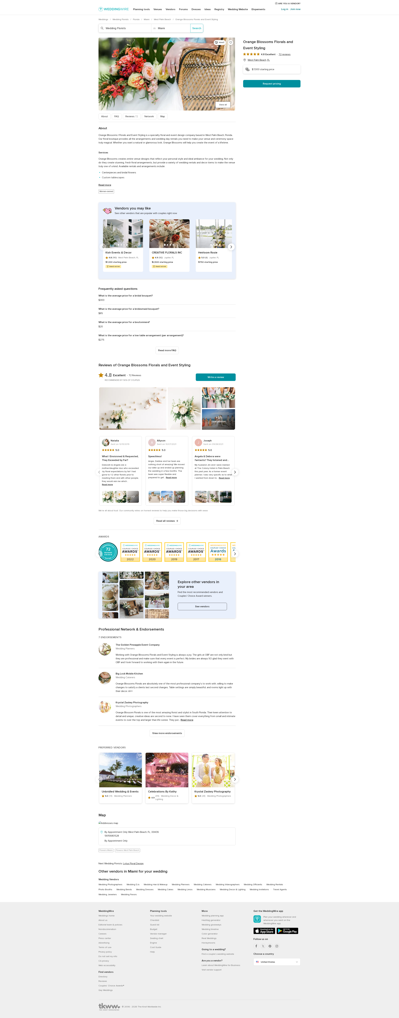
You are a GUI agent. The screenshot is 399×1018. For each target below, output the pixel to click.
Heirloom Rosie (207, 252)
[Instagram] (277, 946)
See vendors (202, 606)
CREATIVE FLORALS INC (167, 252)
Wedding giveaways (211, 924)
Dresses (196, 9)
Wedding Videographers (228, 884)
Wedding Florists (121, 19)
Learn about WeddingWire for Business (221, 965)
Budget (153, 929)
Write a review (216, 377)
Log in (284, 9)
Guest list (154, 924)
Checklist (154, 920)
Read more (105, 185)
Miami (147, 19)
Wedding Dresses (145, 889)
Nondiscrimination (107, 929)
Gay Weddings (106, 990)
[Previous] (102, 246)
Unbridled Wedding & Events (120, 791)
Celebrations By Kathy (162, 791)
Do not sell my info (108, 956)
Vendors (170, 9)
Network (149, 116)
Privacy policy (105, 952)
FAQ (116, 116)
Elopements (258, 9)
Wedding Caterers (203, 884)
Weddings (104, 19)
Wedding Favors (129, 894)
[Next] (231, 246)
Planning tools (141, 9)
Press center (105, 938)
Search (196, 28)
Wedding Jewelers (108, 894)
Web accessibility (107, 965)
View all (223, 104)
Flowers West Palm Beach (127, 850)
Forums (183, 9)
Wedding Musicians (206, 889)
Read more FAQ (167, 350)
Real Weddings (209, 938)
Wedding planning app (213, 915)
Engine (153, 942)
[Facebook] (256, 946)
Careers (102, 933)
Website (238, 9)
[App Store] (264, 933)
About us (103, 920)
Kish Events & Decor (119, 252)
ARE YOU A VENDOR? (289, 3)
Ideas (207, 9)
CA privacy (104, 961)
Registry (219, 9)
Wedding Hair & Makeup (156, 884)
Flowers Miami (106, 850)
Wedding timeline (210, 929)
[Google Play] (287, 933)
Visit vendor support (211, 969)
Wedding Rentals (274, 884)
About (104, 116)
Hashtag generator (211, 920)
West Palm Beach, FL (259, 60)
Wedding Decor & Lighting (232, 889)
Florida (136, 19)
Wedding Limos (185, 889)
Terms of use (105, 947)
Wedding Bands (124, 889)
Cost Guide (155, 947)
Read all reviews (165, 520)
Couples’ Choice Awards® (111, 985)
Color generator (210, 933)
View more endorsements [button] (167, 733)
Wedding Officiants (253, 884)
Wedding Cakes (165, 889)
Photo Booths (105, 889)
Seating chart (156, 938)
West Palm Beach (163, 19)
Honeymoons (208, 942)
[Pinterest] (270, 946)
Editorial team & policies (110, 924)
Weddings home (107, 915)
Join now (295, 9)
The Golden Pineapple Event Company (138, 644)
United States (268, 962)
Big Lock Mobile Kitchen (129, 673)
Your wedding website (161, 915)
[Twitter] (263, 946)
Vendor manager (158, 933)
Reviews (131, 116)
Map (162, 116)
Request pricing (272, 83)
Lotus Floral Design (133, 863)
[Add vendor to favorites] (230, 42)
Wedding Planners (181, 884)
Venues (158, 9)
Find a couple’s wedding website (218, 954)
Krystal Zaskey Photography (132, 702)
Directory (103, 976)
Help (152, 952)
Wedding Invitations (259, 889)
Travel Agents (280, 889)
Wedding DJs (133, 884)
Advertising (104, 942)
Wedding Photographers (110, 884)
